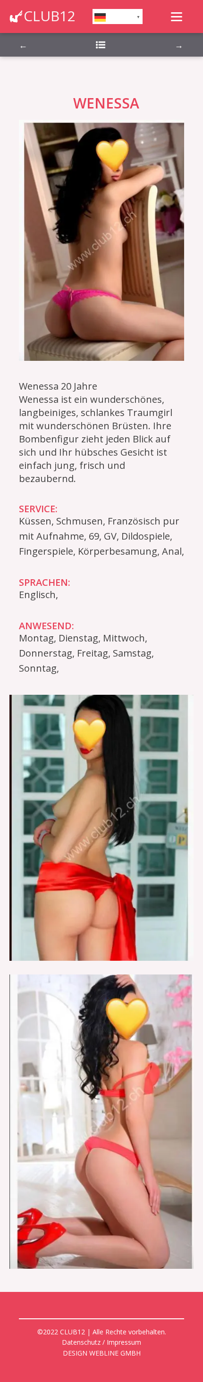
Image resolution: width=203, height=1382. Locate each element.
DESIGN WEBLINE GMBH (102, 1353)
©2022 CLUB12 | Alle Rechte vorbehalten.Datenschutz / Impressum (101, 1337)
